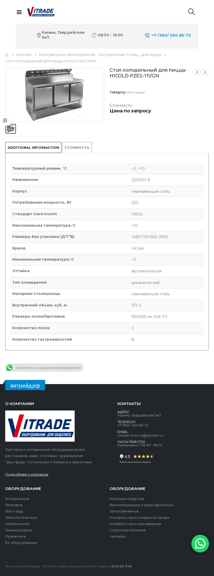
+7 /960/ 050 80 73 (171, 35)
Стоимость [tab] (77, 147)
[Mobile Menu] (19, 12)
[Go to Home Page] (7, 55)
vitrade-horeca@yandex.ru (140, 435)
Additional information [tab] (33, 147)
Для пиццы (136, 92)
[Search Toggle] (192, 11)
